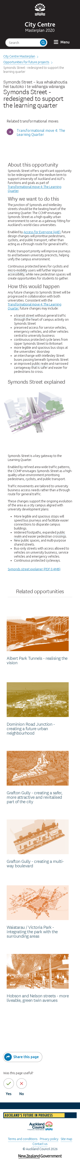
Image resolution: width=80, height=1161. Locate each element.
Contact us (40, 1144)
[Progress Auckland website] (40, 1116)
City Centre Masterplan (19, 56)
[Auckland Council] (40, 9)
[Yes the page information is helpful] (8, 1083)
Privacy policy (49, 1139)
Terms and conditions (23, 1139)
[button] (61, 42)
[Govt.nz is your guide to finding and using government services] (40, 1155)
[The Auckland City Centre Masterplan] (40, 30)
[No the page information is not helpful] (21, 1083)
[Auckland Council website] (40, 1126)
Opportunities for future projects (26, 62)
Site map (66, 1139)
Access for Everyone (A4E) (42, 232)
